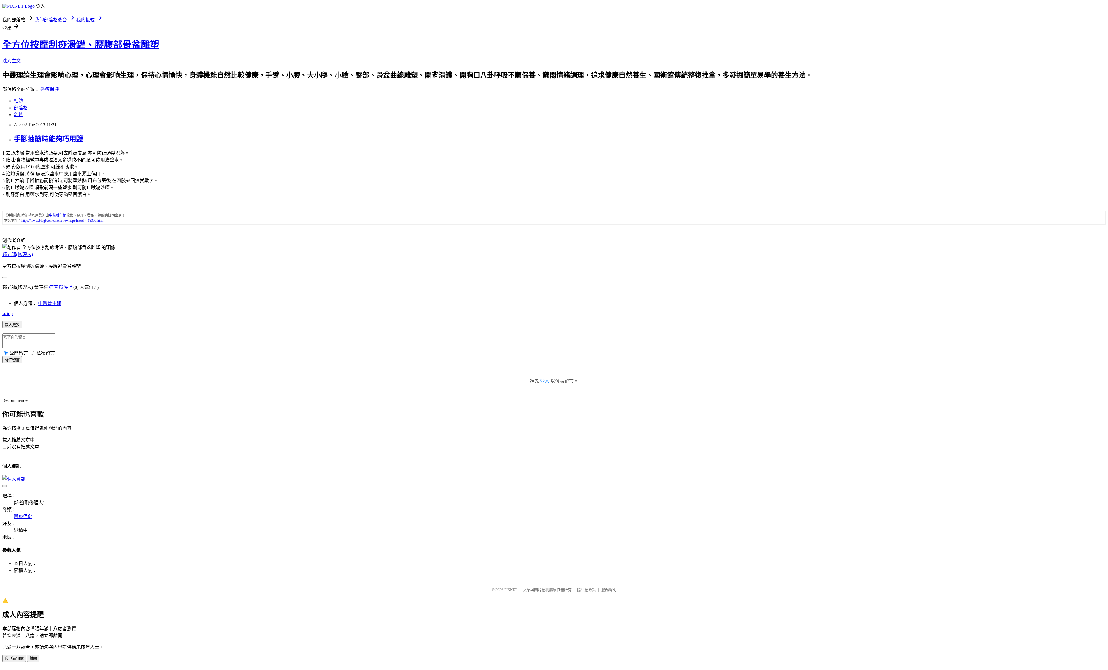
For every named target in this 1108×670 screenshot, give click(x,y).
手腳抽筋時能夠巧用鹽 (48, 139)
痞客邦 (56, 287)
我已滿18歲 (14, 658)
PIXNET (510, 590)
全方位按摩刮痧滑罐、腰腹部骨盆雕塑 (80, 44)
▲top (7, 313)
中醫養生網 (49, 303)
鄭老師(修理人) (17, 254)
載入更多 (12, 325)
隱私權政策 (586, 590)
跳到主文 (11, 60)
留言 (68, 287)
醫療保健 (49, 89)
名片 (18, 114)
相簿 (18, 100)
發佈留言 (12, 360)
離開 (33, 658)
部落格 (21, 107)
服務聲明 (608, 590)
